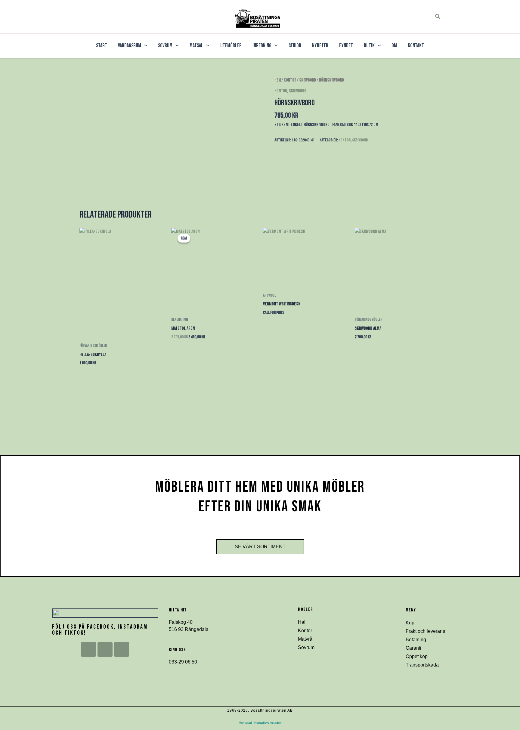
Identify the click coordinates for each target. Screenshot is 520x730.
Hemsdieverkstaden (268, 722)
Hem (277, 80)
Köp (410, 622)
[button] (438, 16)
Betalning (416, 639)
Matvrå (305, 639)
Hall (302, 622)
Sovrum (306, 647)
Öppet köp (417, 656)
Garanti (413, 648)
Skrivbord (307, 80)
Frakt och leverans (425, 631)
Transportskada (422, 664)
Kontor (290, 80)
